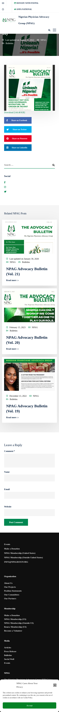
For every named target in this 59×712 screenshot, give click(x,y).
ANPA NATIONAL (24, 9)
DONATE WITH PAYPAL (27, 3)
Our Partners (10, 598)
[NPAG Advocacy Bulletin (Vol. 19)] (29, 374)
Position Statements (13, 591)
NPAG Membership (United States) (19, 553)
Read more (11, 280)
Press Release (10, 651)
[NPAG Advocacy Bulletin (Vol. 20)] (29, 306)
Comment (9, 451)
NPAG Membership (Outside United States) (23, 557)
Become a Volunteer (13, 631)
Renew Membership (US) (15, 627)
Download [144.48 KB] (14, 112)
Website (7, 507)
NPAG (43, 40)
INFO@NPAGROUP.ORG (16, 562)
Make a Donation (12, 549)
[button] (55, 685)
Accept (29, 705)
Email (7, 489)
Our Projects (10, 587)
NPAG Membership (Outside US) (19, 623)
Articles (7, 647)
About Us (8, 583)
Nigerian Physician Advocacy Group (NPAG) (33, 20)
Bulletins (9, 43)
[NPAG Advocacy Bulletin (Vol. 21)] (29, 237)
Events (7, 544)
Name (7, 472)
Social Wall (9, 659)
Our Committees (11, 595)
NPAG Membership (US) (15, 619)
